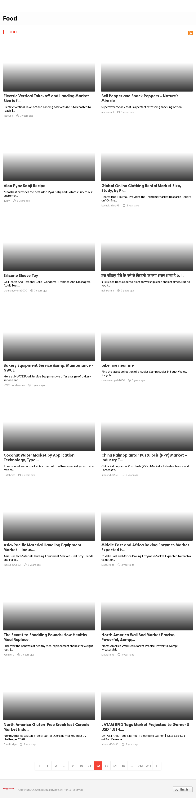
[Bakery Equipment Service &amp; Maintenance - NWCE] (49, 351)
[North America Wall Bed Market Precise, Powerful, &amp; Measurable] (147, 620)
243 (140, 765)
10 (81, 765)
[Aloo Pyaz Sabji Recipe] (49, 171)
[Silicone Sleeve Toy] (49, 261)
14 (115, 765)
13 (106, 765)
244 (148, 765)
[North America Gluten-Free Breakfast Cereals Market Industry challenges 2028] (49, 710)
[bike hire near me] (147, 351)
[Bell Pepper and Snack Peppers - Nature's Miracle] (147, 81)
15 (123, 765)
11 (89, 765)
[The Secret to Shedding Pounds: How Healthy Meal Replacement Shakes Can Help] (49, 620)
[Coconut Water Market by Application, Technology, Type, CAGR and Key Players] (49, 440)
